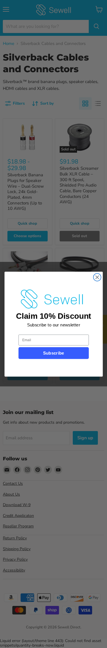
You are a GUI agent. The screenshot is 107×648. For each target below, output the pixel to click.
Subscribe (53, 353)
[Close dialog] (97, 277)
